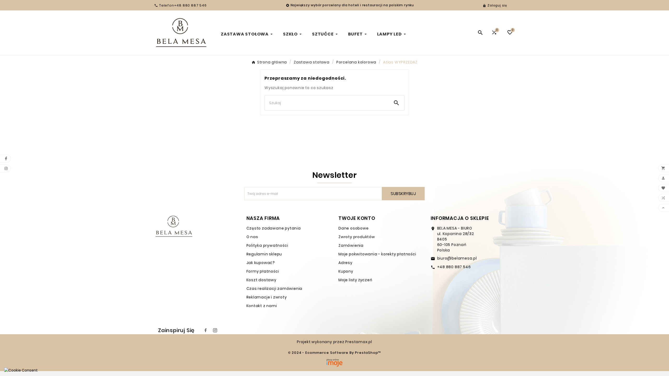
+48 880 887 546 (454, 266)
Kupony (345, 271)
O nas (252, 236)
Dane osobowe (353, 228)
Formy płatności (262, 271)
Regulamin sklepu (264, 254)
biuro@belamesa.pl (457, 258)
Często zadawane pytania (273, 228)
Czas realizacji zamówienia (274, 288)
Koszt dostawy (261, 280)
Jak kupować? (260, 262)
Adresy (345, 262)
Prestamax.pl (358, 341)
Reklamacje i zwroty (266, 297)
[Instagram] (215, 330)
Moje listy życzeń (355, 280)
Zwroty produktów (356, 236)
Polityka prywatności (267, 245)
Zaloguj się (497, 5)
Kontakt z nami (261, 305)
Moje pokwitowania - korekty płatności (377, 254)
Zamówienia (351, 245)
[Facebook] (206, 330)
